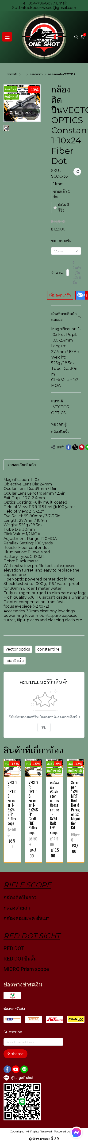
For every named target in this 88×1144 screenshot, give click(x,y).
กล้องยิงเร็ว (36, 74)
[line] (24, 1069)
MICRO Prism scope (26, 969)
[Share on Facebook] (68, 447)
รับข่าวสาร (15, 1054)
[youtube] (15, 1069)
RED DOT (14, 948)
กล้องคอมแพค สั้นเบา (27, 918)
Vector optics (17, 649)
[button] (76, 36)
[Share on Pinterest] (81, 447)
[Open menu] (7, 37)
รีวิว (44, 727)
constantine (48, 649)
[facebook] (7, 1069)
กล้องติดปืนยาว (20, 897)
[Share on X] (75, 447)
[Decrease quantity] (68, 272)
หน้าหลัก (12, 74)
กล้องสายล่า (17, 908)
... (24, 74)
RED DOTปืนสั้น (20, 959)
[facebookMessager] (76, 1132)
